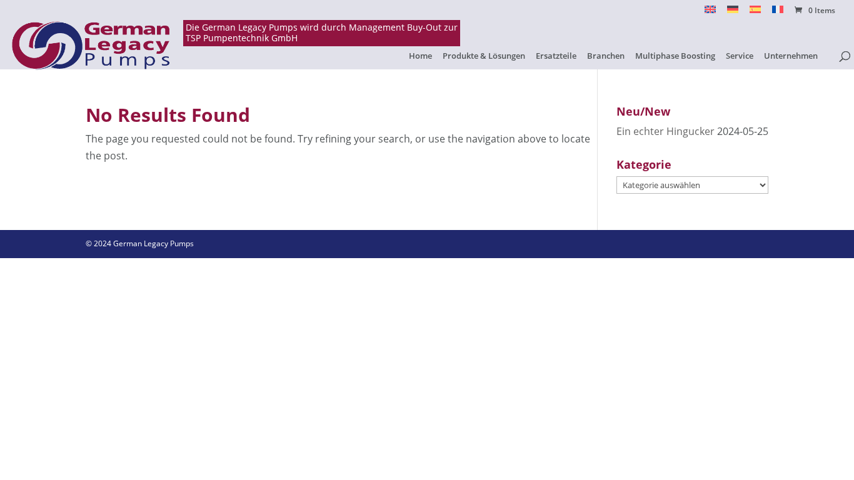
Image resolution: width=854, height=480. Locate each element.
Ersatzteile (556, 56)
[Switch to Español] (755, 13)
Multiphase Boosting (675, 56)
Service (739, 56)
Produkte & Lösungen (484, 56)
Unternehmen (791, 56)
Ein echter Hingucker (665, 131)
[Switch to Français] (777, 13)
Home (420, 56)
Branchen (606, 56)
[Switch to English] (710, 13)
